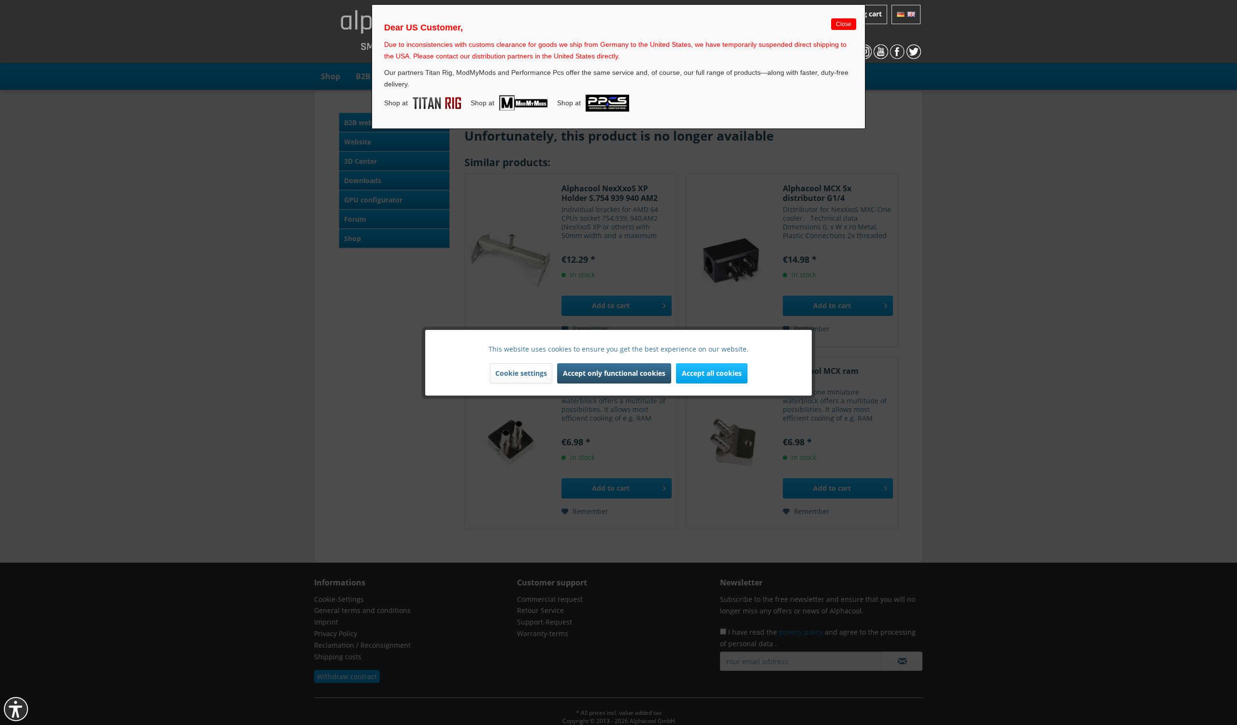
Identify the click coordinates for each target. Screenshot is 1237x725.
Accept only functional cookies (614, 373)
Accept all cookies (712, 373)
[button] (16, 709)
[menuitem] (906, 14)
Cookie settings (521, 373)
